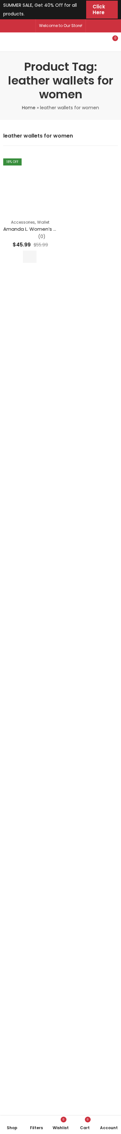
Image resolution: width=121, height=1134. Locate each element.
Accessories (23, 222)
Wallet (43, 222)
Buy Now (29, 257)
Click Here (99, 9)
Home (28, 107)
